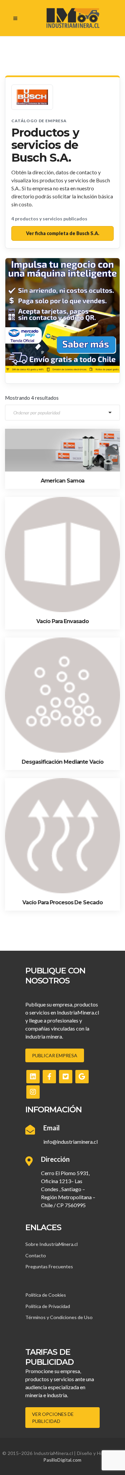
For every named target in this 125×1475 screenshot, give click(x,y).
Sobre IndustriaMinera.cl (51, 1244)
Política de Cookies (45, 1295)
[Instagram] (33, 1092)
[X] (65, 1076)
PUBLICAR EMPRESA (54, 1055)
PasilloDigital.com (62, 1460)
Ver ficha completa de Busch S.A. (62, 233)
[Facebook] (49, 1076)
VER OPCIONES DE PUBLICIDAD (53, 1417)
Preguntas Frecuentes (49, 1266)
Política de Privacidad (47, 1306)
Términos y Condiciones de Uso (59, 1317)
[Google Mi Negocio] (82, 1076)
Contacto (35, 1255)
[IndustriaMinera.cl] (73, 18)
